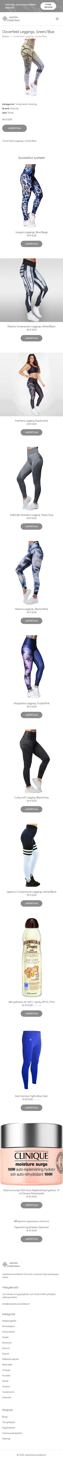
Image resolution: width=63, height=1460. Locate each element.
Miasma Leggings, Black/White (31, 609)
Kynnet (5, 1353)
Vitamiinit (6, 1397)
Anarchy (33, 104)
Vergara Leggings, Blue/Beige (31, 232)
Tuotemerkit (21, 104)
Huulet (5, 1337)
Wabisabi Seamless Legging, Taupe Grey (31, 514)
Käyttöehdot (8, 1427)
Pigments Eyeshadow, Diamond (31, 1227)
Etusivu (5, 36)
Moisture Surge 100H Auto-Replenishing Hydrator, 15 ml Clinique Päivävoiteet (31, 1192)
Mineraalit (7, 1364)
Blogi (4, 1416)
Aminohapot (8, 1326)
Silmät (5, 1381)
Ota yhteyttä (8, 1422)
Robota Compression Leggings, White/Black (31, 326)
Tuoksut (6, 1386)
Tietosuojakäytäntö (12, 1433)
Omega (6, 1370)
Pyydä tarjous (48, 5)
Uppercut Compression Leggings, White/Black (31, 891)
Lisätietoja (14, 128)
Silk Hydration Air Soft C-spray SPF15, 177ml (31, 1001)
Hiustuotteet (8, 1331)
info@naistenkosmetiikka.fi (16, 1303)
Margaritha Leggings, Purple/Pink (31, 703)
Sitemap (6, 1438)
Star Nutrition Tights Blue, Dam (31, 1096)
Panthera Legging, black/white (31, 420)
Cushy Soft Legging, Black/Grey (31, 797)
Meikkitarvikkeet (10, 1359)
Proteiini (6, 1375)
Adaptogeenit (9, 1320)
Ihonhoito (7, 1342)
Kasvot (6, 1348)
